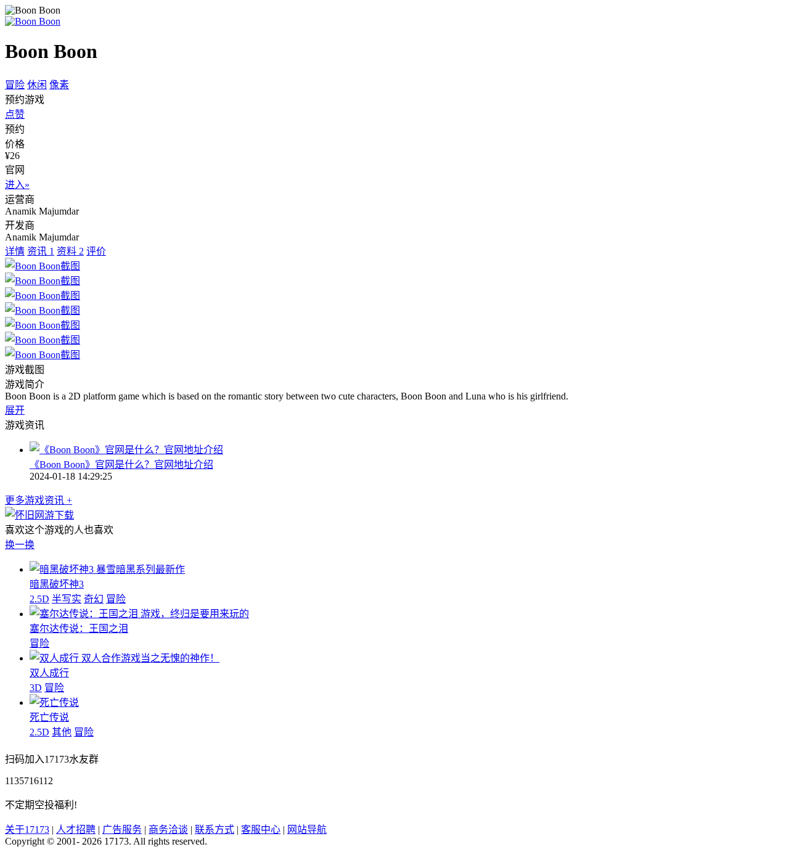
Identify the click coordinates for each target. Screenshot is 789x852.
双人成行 (49, 673)
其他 (62, 732)
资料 (70, 251)
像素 (59, 85)
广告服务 (122, 829)
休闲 (37, 85)
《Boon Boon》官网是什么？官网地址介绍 (121, 464)
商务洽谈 (168, 829)
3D (36, 687)
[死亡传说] (54, 702)
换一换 (20, 544)
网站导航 (307, 829)
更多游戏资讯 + (38, 500)
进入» (17, 184)
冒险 (15, 85)
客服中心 (260, 829)
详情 (15, 251)
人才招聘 (76, 829)
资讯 (40, 251)
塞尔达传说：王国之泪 (79, 628)
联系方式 (214, 829)
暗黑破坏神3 (57, 584)
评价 (96, 251)
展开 (15, 410)
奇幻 (94, 599)
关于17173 (27, 829)
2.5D (39, 599)
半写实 (66, 599)
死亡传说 (49, 717)
